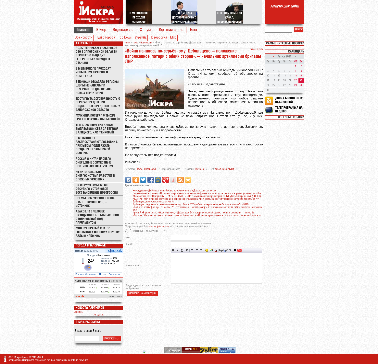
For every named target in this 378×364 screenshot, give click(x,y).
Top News (125, 37)
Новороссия (158, 37)
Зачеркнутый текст (186, 250)
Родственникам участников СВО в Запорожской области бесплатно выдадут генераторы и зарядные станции (96, 55)
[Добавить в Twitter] (143, 180)
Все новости (83, 37)
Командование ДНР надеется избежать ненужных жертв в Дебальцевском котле (174, 191)
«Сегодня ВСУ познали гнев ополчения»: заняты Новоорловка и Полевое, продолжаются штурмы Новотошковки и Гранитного (197, 215)
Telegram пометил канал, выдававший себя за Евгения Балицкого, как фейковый (97, 129)
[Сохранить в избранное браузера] (188, 180)
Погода (79, 251)
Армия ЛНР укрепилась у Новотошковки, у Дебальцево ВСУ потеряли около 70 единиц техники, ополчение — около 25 (193, 213)
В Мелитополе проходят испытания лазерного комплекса (93, 72)
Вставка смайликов (207, 250)
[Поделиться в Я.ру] (173, 180)
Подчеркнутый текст (182, 250)
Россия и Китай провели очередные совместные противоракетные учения (94, 162)
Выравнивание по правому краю (201, 250)
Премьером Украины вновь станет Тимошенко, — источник (95, 202)
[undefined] (173, 353)
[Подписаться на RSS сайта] (180, 180)
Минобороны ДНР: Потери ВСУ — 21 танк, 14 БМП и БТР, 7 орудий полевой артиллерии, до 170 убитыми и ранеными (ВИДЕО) (197, 196)
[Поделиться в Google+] (165, 180)
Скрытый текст (221, 250)
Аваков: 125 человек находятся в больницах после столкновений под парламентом (98, 217)
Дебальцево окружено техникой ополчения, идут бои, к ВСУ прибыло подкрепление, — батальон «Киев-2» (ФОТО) (191, 204)
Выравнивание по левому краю (192, 250)
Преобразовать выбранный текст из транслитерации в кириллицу (230, 250)
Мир (173, 37)
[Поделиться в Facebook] (150, 180)
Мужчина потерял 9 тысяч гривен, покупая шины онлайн (98, 117)
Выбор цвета (216, 250)
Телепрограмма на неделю (289, 109)
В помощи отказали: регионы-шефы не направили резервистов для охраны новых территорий (98, 87)
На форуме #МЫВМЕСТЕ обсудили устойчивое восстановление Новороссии (97, 189)
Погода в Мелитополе (86, 274)
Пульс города (105, 37)
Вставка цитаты (226, 250)
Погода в (98, 255)
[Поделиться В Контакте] (128, 180)
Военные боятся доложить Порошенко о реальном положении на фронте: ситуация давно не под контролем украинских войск (197, 193)
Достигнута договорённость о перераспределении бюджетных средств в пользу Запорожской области (98, 104)
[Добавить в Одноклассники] (135, 180)
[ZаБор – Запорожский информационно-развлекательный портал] (209, 353)
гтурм (231, 169)
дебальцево (221, 169)
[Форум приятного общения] (144, 353)
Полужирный (173, 250)
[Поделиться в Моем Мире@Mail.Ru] (158, 180)
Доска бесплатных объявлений (289, 100)
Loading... (78, 312)
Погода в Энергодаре (110, 274)
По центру (197, 250)
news (139, 169)
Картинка (211, 250)
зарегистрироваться (158, 226)
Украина (140, 37)
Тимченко (199, 169)
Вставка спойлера (235, 250)
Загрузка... (99, 315)
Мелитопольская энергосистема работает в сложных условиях (95, 176)
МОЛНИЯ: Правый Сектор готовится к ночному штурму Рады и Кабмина (98, 232)
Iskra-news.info (81, 360)
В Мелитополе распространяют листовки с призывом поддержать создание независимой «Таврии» (97, 146)
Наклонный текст (177, 250)
